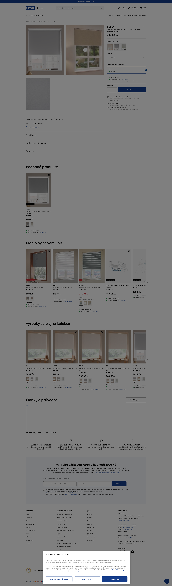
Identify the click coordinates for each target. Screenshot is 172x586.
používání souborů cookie (78, 572)
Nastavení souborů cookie (59, 579)
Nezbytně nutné (87, 579)
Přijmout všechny (114, 579)
